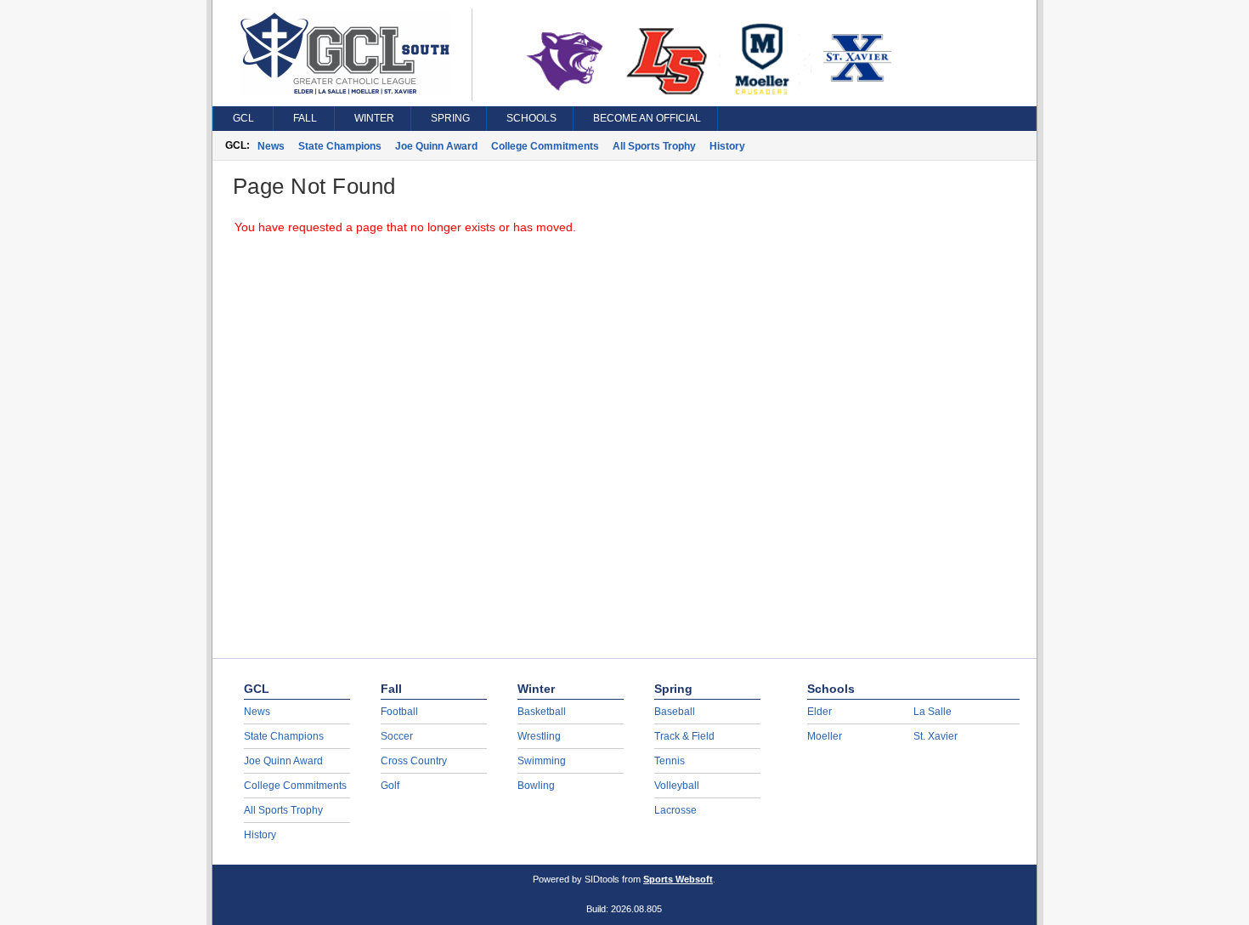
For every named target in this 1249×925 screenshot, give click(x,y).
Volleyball (676, 786)
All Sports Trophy (654, 146)
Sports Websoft (678, 879)
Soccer (397, 736)
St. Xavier (935, 736)
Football (399, 712)
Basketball (541, 712)
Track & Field (684, 736)
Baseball (674, 712)
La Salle (932, 712)
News (271, 146)
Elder (819, 712)
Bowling (536, 786)
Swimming (541, 761)
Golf (390, 786)
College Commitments (545, 146)
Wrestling (539, 736)
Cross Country (414, 761)
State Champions (339, 146)
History (727, 146)
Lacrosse (675, 810)
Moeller (824, 736)
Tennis (669, 761)
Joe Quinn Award (436, 146)
